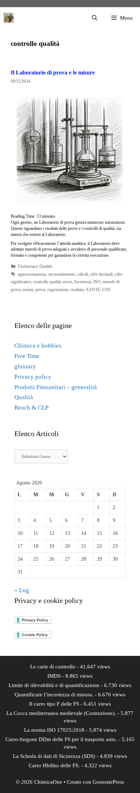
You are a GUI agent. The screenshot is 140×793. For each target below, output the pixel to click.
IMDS (54, 676)
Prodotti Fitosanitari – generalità (55, 387)
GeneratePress (108, 782)
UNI (106, 289)
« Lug (21, 590)
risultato (77, 289)
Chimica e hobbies (37, 345)
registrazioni (57, 289)
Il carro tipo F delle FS (54, 704)
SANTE (93, 289)
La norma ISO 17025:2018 (54, 730)
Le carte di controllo (52, 666)
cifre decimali (101, 274)
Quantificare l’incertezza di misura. (54, 694)
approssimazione (32, 274)
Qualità (45, 266)
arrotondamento (61, 274)
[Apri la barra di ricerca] (94, 18)
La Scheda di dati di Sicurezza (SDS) (54, 756)
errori (67, 281)
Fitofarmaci (27, 266)
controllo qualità (47, 281)
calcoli (82, 274)
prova (40, 289)
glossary (25, 366)
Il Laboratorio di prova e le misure (53, 72)
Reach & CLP (31, 407)
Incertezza (82, 281)
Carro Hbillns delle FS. (54, 765)
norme (28, 289)
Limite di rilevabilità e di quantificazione (54, 685)
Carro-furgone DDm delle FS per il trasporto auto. (61, 739)
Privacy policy (32, 376)
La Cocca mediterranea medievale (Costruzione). (61, 713)
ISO (97, 281)
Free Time (26, 356)
